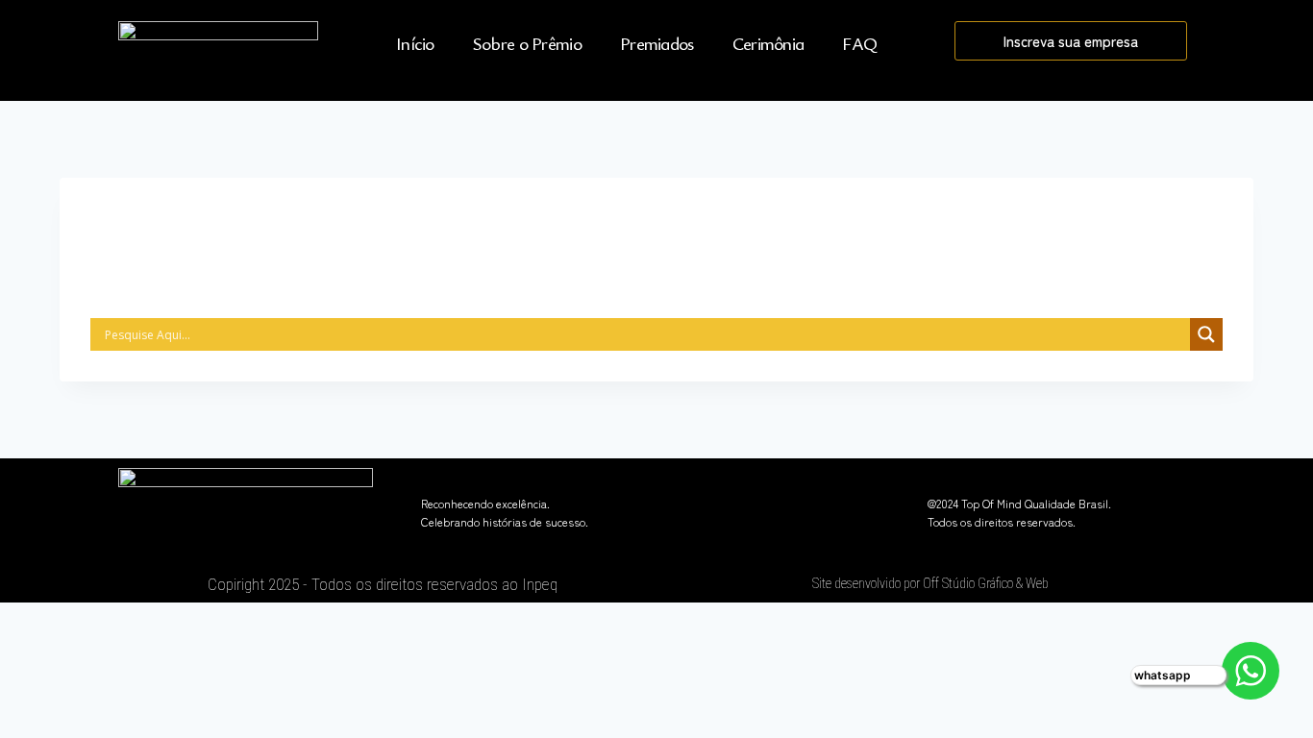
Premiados (657, 43)
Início (415, 43)
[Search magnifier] (1206, 334)
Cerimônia (768, 43)
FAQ (859, 43)
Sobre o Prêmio (527, 43)
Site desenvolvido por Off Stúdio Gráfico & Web (930, 583)
